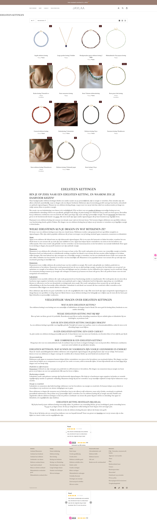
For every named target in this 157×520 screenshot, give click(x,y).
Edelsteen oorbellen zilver (76, 462)
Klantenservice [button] (111, 448)
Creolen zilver (73, 456)
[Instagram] (127, 488)
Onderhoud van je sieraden (116, 475)
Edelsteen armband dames (37, 462)
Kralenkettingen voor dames (57, 465)
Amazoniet (112, 215)
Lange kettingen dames (56, 467)
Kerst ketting (53, 456)
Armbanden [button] (32, 448)
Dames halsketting (55, 451)
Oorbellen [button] (71, 448)
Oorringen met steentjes (76, 479)
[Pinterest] (123, 488)
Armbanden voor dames (36, 459)
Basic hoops (73, 451)
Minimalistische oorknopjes (77, 473)
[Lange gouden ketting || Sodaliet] (66, 38)
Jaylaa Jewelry (32, 487)
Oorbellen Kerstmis (75, 476)
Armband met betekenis (36, 454)
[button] (40, 8)
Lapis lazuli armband (36, 465)
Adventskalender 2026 (95, 451)
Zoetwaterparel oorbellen (76, 481)
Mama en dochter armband (37, 467)
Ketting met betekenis (56, 459)
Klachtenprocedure (114, 469)
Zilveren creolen (74, 484)
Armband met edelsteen (36, 456)
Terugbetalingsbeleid (114, 483)
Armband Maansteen (36, 451)
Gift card (91, 459)
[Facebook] (115, 488)
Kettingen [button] (51, 448)
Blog (110, 461)
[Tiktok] (119, 488)
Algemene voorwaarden (115, 456)
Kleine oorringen (74, 470)
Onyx (121, 361)
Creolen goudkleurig (75, 454)
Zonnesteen (33, 263)
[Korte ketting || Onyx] (91, 150)
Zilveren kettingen (55, 473)
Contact (111, 467)
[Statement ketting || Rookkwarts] (116, 114)
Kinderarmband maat (114, 464)
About (110, 458)
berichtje (100, 413)
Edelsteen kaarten (94, 456)
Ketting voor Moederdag (56, 462)
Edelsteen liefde (93, 454)
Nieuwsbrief (112, 472)
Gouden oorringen (74, 467)
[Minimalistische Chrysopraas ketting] (116, 38)
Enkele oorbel (73, 465)
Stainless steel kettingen (56, 470)
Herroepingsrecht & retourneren (117, 480)
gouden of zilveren (94, 210)
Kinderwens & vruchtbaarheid (97, 462)
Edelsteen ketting (54, 454)
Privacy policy (113, 478)
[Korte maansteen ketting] (66, 76)
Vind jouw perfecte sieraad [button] (94, 448)
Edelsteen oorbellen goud (76, 459)
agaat (57, 217)
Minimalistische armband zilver (38, 475)
